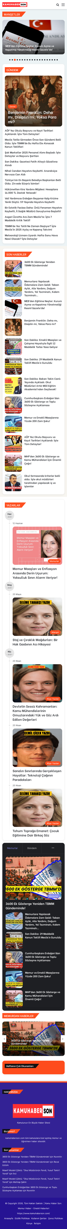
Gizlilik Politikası (22, 1218)
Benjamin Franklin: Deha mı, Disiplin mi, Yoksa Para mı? (41, 322)
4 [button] (17, 59)
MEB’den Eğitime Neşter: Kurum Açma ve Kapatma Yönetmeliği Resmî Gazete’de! (29, 47)
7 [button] (24, 59)
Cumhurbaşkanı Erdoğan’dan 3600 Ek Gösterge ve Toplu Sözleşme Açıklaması (41, 401)
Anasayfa (8, 1218)
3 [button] (15, 60)
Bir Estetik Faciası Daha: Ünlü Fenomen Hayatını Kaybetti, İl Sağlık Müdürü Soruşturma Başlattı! (33, 209)
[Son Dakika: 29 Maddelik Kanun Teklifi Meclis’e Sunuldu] (13, 366)
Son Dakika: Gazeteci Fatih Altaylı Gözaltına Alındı (31, 163)
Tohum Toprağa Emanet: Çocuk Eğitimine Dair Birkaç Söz (36, 832)
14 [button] (42, 59)
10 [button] (32, 59)
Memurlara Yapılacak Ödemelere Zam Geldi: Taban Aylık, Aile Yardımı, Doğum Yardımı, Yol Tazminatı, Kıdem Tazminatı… (41, 288)
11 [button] (34, 59)
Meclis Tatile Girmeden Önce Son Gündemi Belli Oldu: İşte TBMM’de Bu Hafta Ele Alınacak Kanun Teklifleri (33, 143)
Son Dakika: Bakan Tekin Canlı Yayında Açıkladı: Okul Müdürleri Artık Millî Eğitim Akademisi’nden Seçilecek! (42, 384)
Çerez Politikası (55, 1218)
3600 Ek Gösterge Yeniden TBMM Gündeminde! (39, 263)
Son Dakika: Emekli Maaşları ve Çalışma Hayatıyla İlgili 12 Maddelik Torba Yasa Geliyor (42, 343)
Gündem (32, 848)
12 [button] (37, 59)
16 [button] (47, 59)
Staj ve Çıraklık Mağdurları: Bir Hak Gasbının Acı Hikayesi (35, 641)
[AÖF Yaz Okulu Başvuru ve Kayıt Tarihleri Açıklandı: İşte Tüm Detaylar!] (13, 443)
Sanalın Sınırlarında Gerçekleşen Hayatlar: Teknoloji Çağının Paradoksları (37, 775)
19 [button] (54, 59)
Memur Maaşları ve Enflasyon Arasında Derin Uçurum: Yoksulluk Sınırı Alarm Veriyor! (35, 573)
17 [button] (49, 59)
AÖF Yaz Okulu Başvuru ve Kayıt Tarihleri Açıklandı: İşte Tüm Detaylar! (29, 132)
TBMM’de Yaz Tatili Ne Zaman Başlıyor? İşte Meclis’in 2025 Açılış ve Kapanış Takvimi (30, 227)
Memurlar (12, 848)
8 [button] (27, 59)
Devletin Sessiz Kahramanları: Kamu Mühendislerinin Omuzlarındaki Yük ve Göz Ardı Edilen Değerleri (35, 713)
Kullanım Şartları (39, 1218)
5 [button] (19, 59)
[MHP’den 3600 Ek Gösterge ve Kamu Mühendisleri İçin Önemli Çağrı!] (13, 463)
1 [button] (9, 59)
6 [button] (22, 59)
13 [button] (39, 59)
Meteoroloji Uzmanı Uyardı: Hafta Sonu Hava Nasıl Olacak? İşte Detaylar (31, 236)
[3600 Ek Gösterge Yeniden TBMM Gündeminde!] (13, 268)
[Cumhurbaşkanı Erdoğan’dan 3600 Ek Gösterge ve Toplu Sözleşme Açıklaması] (13, 405)
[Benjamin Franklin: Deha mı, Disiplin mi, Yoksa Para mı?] (33, 101)
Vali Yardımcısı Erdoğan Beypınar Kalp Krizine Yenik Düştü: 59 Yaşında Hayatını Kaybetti (31, 199)
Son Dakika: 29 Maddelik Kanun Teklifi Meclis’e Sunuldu (43, 360)
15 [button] (44, 59)
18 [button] (52, 59)
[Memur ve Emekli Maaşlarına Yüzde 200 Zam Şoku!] (13, 424)
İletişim (37, 1223)
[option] (33, 37)
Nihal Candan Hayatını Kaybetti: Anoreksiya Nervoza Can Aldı (31, 172)
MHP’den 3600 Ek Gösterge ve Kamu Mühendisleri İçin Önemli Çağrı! (42, 459)
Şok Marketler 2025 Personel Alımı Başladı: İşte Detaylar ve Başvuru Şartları (33, 154)
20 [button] (57, 59)
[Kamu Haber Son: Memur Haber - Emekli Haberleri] (14, 4)
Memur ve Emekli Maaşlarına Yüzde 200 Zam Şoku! (41, 419)
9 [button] (29, 59)
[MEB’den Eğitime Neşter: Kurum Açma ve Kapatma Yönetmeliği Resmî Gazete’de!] (33, 37)
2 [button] (12, 59)
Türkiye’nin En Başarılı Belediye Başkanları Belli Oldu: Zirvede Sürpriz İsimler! (33, 181)
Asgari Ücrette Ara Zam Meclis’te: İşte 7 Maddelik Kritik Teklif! (28, 218)
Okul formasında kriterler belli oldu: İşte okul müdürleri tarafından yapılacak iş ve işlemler (42, 481)
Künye (29, 1223)
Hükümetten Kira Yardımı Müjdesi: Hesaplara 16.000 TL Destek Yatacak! (31, 190)
